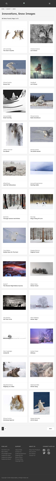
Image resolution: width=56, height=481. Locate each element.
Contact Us (18, 451)
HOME (2, 9)
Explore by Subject (7, 457)
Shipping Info (19, 455)
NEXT (50, 428)
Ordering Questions (20, 453)
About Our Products (34, 449)
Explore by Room (6, 459)
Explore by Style (6, 455)
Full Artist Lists (6, 449)
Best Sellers (5, 451)
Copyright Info (19, 461)
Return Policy (19, 457)
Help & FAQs (18, 449)
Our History (32, 453)
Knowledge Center (7, 453)
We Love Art (32, 451)
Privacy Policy (19, 459)
